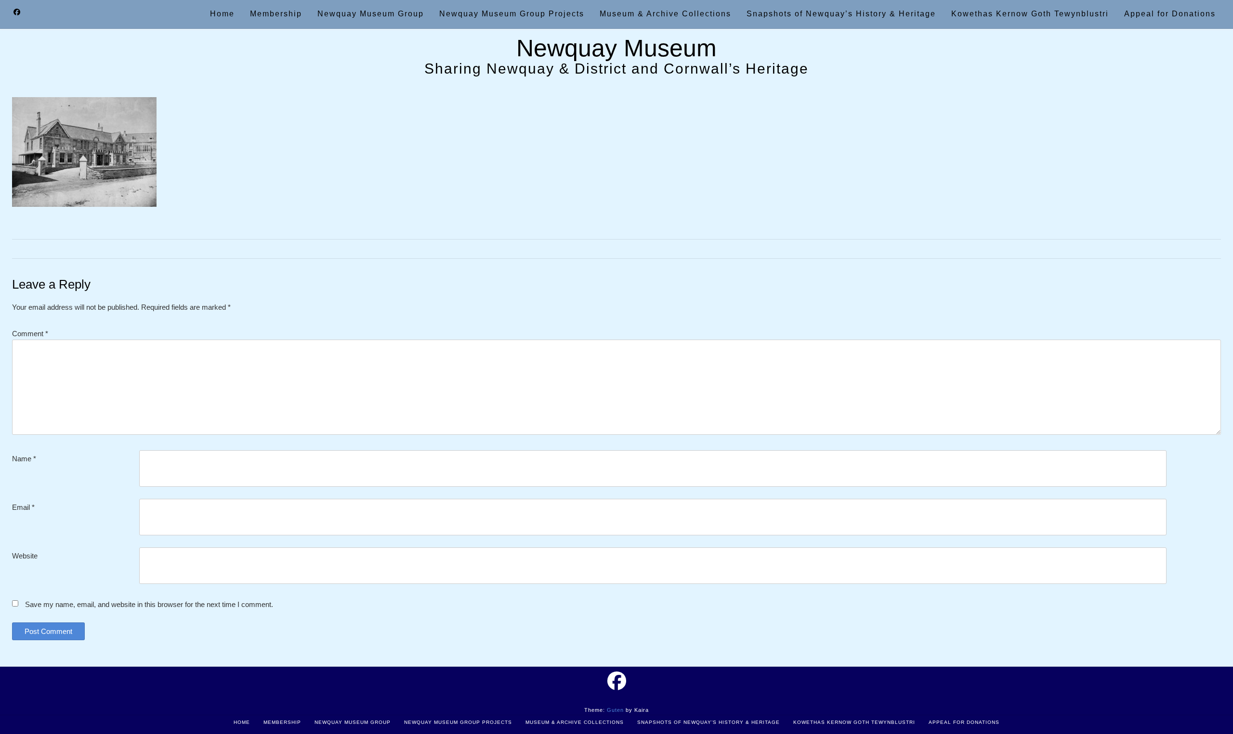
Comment (30, 333)
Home (242, 722)
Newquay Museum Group (353, 722)
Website (25, 556)
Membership (282, 722)
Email (23, 507)
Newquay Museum (616, 48)
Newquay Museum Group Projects (458, 722)
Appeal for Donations (964, 722)
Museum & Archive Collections (574, 722)
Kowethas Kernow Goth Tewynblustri (854, 722)
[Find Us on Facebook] (17, 12)
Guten (615, 710)
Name (24, 459)
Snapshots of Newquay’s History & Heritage (708, 722)
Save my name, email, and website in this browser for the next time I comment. (149, 604)
